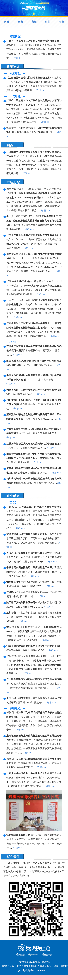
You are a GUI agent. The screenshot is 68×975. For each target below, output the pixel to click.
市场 (34, 21)
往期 (61, 21)
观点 (20, 21)
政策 (6, 21)
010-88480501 (40, 970)
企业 (47, 21)
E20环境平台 (37, 961)
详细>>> (17, 58)
